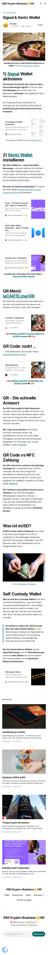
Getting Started (9, 13)
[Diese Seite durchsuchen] (41, 3)
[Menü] (45, 3)
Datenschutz (17, 895)
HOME (6, 895)
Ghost (28, 900)
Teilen (40, 25)
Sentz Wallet (20, 154)
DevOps (13, 24)
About (28, 895)
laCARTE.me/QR (18, 296)
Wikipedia (22, 445)
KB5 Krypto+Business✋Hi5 (18, 3)
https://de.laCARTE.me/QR (14, 355)
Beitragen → (39, 895)
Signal (13, 73)
